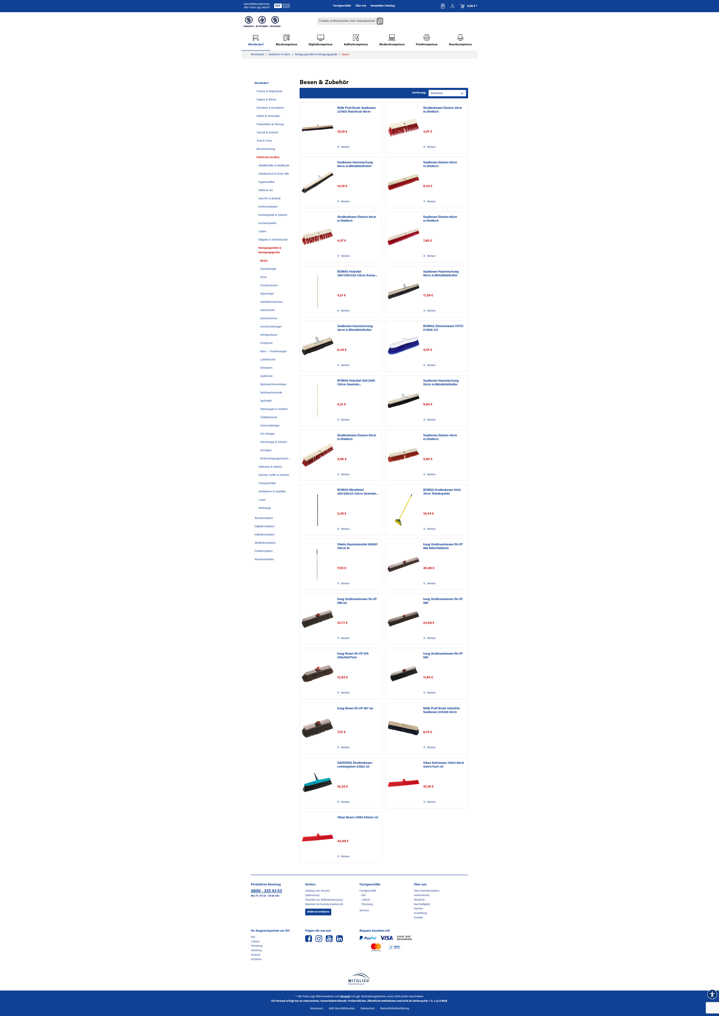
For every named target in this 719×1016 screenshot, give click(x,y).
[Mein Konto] (453, 6)
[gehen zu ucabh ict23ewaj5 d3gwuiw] (329, 938)
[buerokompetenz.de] (261, 21)
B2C (286, 6)
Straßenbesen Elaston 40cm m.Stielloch (356, 219)
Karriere (418, 909)
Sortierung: (419, 93)
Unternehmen (422, 895)
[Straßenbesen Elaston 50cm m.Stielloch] (317, 455)
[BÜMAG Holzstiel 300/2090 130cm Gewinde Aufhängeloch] (317, 400)
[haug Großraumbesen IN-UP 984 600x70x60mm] (403, 564)
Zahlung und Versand (317, 891)
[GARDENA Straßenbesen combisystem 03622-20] (317, 782)
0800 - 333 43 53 (266, 891)
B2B (278, 6)
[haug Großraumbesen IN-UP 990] (403, 673)
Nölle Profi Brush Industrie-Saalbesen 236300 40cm (442, 710)
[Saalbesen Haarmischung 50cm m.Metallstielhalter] (403, 400)
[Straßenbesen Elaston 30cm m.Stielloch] (403, 128)
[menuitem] (443, 6)
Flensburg (367, 904)
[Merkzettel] (443, 6)
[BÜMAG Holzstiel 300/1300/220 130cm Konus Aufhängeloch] (317, 291)
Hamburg (256, 950)
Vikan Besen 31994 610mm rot (357, 817)
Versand (345, 996)
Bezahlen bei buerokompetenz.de (324, 904)
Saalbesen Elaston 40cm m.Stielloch (440, 437)
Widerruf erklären (318, 912)
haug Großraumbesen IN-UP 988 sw (357, 601)
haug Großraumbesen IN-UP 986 (443, 601)
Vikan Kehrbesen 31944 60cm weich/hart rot (443, 765)
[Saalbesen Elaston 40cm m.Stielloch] (403, 455)
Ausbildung (420, 913)
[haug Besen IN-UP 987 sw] (317, 728)
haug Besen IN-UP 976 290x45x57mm (352, 655)
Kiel (363, 895)
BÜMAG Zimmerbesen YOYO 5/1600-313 (443, 328)
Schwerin (256, 959)
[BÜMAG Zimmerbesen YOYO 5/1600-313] (403, 346)
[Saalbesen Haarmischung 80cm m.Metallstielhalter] (317, 182)
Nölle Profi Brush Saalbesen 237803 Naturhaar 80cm (356, 110)
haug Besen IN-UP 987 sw (355, 708)
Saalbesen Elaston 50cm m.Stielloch (440, 164)
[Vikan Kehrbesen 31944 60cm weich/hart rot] (403, 782)
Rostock (255, 955)
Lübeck (365, 900)
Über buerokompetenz (426, 891)
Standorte (419, 900)
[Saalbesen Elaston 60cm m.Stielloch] (403, 237)
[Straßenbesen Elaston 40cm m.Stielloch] (317, 237)
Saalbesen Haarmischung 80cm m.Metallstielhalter (355, 164)
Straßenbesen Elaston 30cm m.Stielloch (442, 110)
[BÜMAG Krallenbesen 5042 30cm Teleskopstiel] (403, 510)
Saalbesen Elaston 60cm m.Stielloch (440, 219)
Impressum (316, 1008)
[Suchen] (380, 21)
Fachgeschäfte (368, 891)
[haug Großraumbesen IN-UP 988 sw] (317, 619)
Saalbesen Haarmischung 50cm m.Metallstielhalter (441, 382)
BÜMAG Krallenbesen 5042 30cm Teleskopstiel (442, 492)
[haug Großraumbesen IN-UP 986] (403, 619)
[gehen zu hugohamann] (339, 938)
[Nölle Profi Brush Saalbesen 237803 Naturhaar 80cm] (317, 128)
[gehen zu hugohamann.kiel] (308, 938)
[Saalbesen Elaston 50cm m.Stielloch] (403, 182)
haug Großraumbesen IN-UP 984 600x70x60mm (443, 546)
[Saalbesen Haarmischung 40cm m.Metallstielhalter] (317, 346)
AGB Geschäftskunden (342, 1008)
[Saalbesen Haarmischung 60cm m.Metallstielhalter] (403, 291)
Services (364, 910)
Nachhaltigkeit (422, 904)
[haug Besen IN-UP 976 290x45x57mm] (317, 673)
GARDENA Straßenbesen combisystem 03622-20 (354, 765)
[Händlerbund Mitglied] (359, 979)
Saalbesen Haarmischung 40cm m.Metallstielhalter (355, 328)
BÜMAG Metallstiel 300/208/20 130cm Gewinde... (357, 492)
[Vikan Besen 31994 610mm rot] (317, 837)
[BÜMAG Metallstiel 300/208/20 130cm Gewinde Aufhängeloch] (317, 510)
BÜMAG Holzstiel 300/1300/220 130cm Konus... (357, 273)
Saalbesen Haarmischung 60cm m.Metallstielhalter (441, 273)
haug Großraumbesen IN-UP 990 (443, 655)
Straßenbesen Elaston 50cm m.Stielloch (356, 437)
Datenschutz (312, 895)
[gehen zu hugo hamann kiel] (318, 938)
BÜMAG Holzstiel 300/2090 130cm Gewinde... (356, 382)
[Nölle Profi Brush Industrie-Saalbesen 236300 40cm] (403, 728)
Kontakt (418, 918)
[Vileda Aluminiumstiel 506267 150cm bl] (317, 564)
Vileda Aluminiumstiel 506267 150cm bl (357, 546)
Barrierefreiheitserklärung (394, 1008)
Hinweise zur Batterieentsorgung (324, 900)
